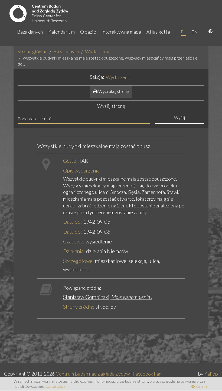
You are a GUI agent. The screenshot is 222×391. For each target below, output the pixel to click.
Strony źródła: (78, 307)
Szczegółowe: (78, 261)
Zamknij (201, 386)
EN (194, 31)
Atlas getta (158, 32)
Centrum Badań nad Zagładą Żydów (93, 374)
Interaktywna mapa (121, 32)
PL (183, 31)
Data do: (72, 232)
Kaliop (211, 374)
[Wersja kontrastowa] (211, 31)
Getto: (70, 161)
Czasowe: (73, 241)
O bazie (88, 32)
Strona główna (32, 51)
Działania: (74, 251)
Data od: (72, 222)
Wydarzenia (97, 51)
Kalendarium (61, 32)
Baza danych (30, 32)
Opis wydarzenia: (82, 170)
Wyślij (179, 117)
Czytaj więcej (55, 386)
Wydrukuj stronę (113, 91)
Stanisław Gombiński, (106, 297)
